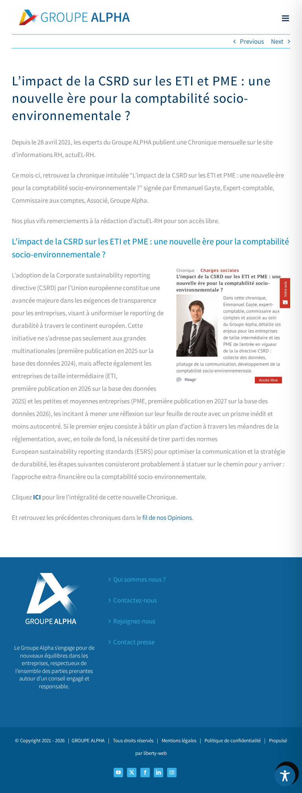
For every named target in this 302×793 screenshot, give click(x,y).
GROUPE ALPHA (88, 740)
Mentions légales (179, 740)
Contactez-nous (135, 600)
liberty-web (155, 753)
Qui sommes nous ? (139, 579)
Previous (252, 41)
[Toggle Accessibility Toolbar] (285, 776)
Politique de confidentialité (232, 740)
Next (277, 41)
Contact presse (134, 642)
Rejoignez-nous (134, 621)
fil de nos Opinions (167, 517)
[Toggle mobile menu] (286, 18)
